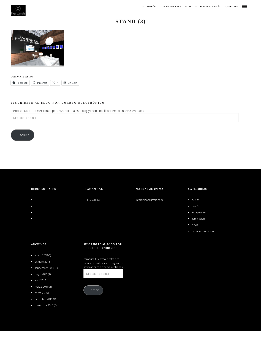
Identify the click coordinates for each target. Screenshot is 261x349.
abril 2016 (40, 280)
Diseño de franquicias (176, 6)
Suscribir (22, 135)
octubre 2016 (42, 261)
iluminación (198, 218)
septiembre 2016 (44, 268)
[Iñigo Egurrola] (18, 10)
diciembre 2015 (44, 299)
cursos (195, 200)
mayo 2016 (41, 274)
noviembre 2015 (44, 305)
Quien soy (232, 6)
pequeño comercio (203, 231)
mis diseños (150, 6)
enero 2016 (41, 293)
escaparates (199, 212)
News (195, 224)
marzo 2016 (41, 286)
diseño (196, 206)
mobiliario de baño (208, 6)
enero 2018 (41, 255)
